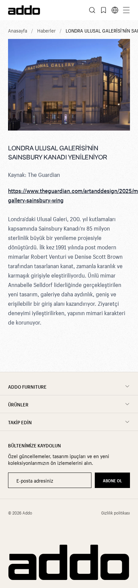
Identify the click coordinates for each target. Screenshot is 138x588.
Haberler (46, 30)
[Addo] (38, 10)
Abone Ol (112, 480)
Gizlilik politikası (115, 512)
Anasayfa (17, 30)
